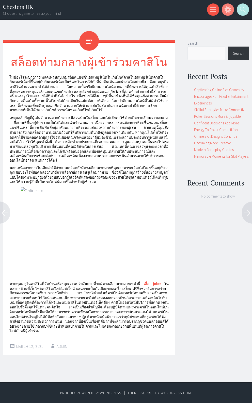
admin (62, 346)
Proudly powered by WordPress (90, 393)
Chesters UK (18, 7)
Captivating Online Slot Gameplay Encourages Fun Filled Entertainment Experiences (221, 96)
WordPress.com (176, 393)
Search (193, 43)
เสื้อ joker (152, 284)
